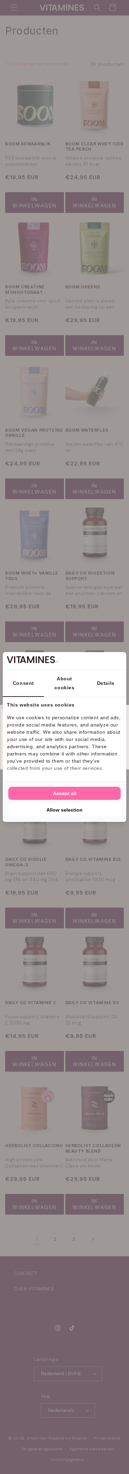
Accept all (64, 793)
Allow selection (64, 810)
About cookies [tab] (64, 683)
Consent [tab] (23, 683)
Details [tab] (106, 683)
